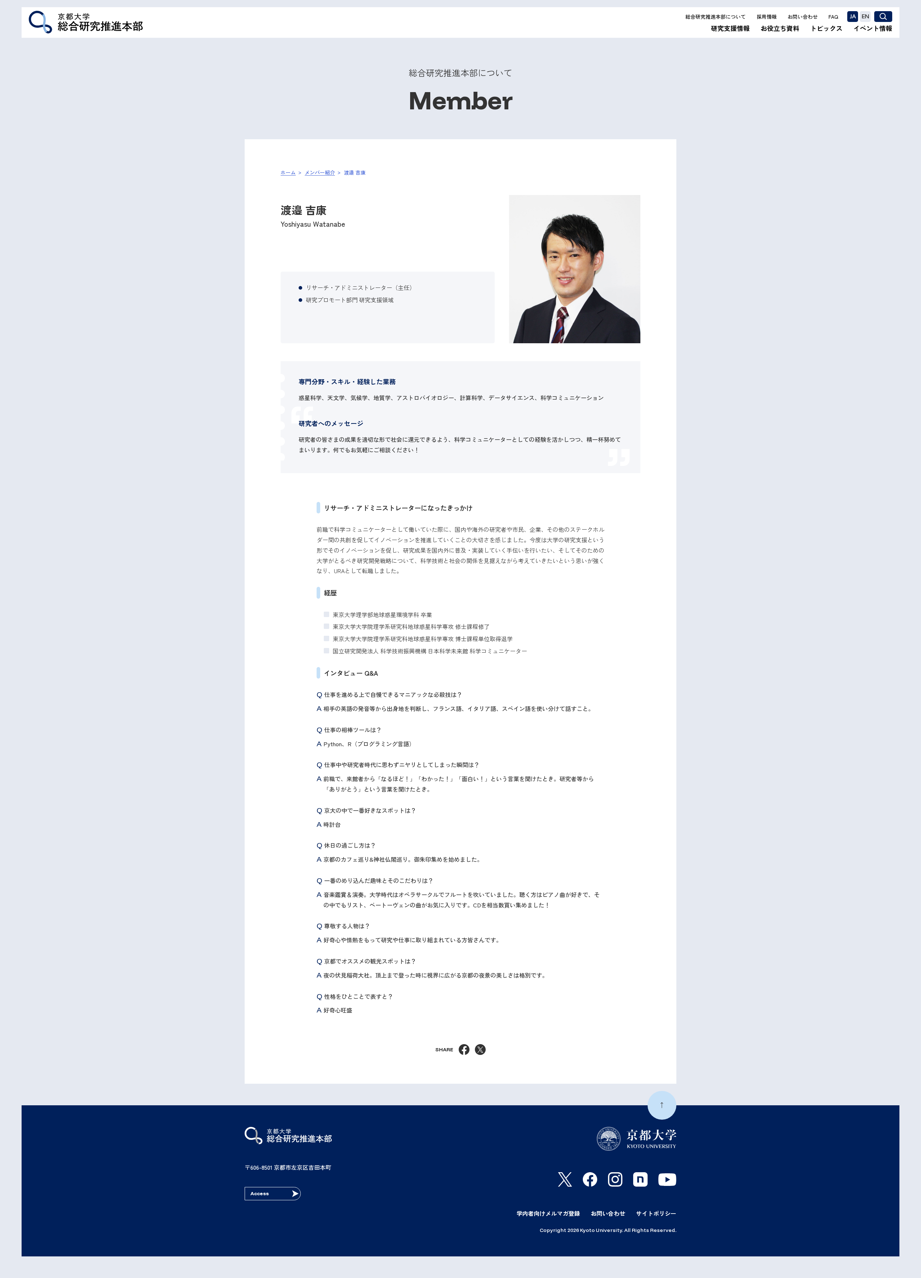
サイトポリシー (656, 1213)
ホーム (288, 172)
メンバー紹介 (320, 172)
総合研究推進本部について (715, 16)
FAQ (833, 16)
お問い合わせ (803, 16)
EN (865, 16)
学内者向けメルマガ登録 (548, 1213)
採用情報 (767, 16)
